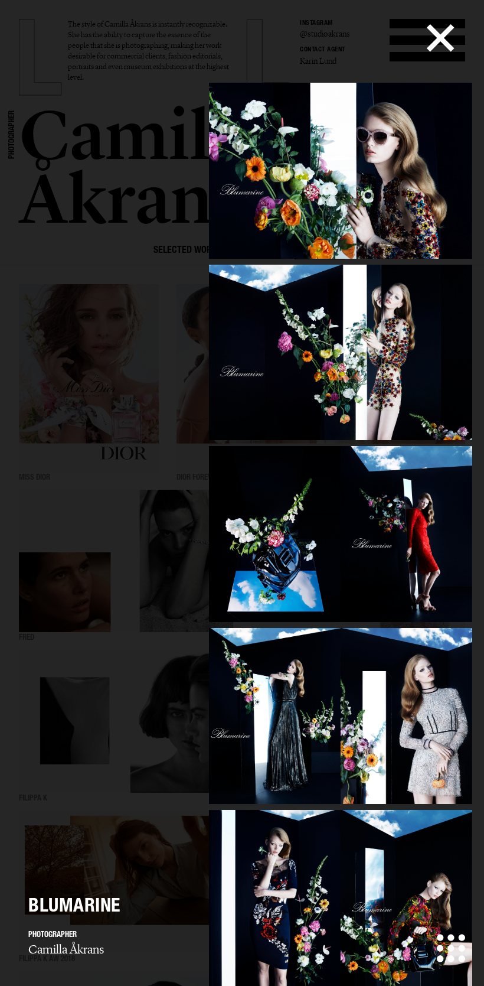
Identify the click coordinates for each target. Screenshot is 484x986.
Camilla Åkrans (66, 949)
